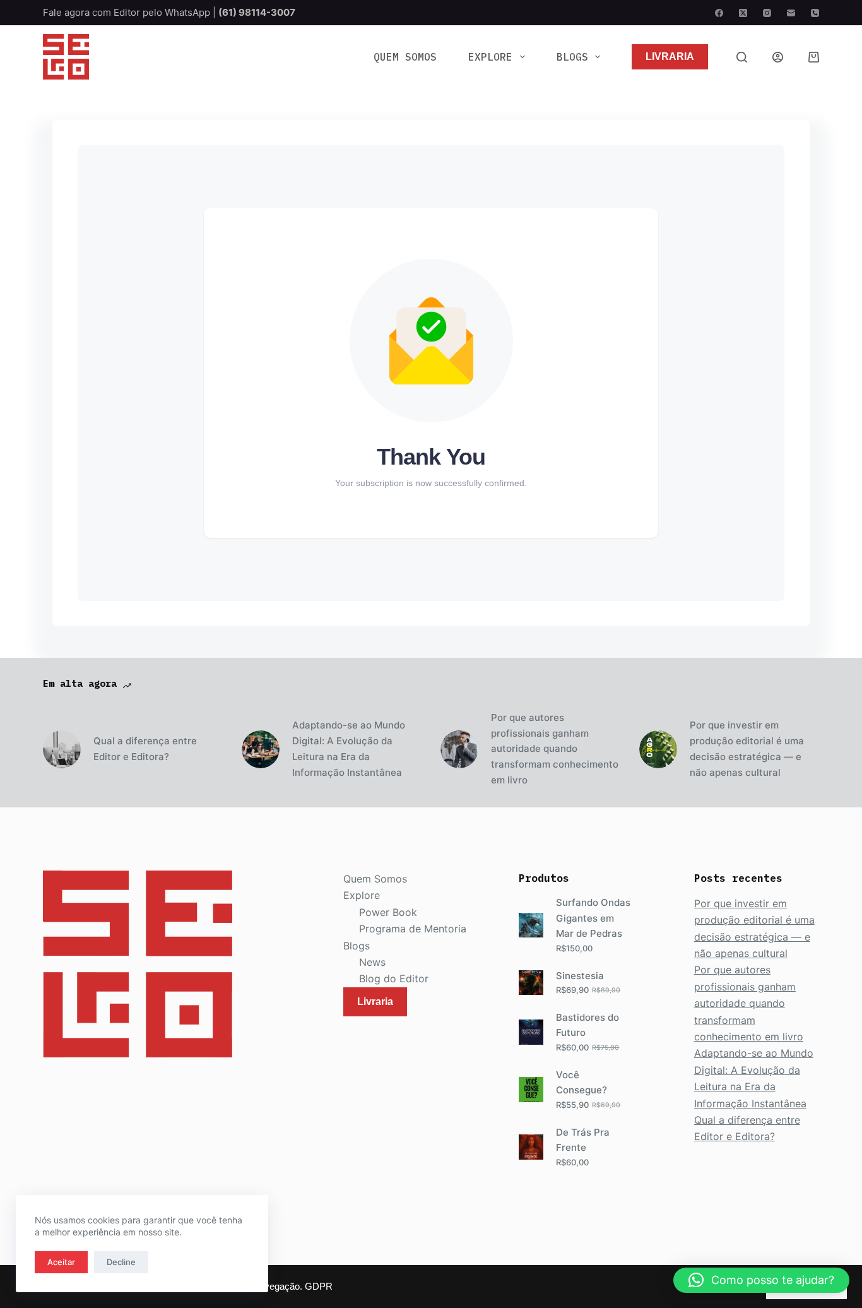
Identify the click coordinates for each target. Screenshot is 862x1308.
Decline (121, 1262)
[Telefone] (815, 13)
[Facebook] (719, 13)
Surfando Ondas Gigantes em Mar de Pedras (593, 918)
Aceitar (61, 1262)
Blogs (572, 57)
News (372, 962)
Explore (490, 57)
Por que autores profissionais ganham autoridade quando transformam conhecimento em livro (554, 748)
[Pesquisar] (741, 57)
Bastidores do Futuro (587, 1025)
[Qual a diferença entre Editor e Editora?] (62, 749)
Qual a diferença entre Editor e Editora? (145, 749)
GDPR (319, 1286)
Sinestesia (580, 976)
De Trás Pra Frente (583, 1140)
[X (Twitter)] (743, 13)
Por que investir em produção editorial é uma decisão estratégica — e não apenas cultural (747, 748)
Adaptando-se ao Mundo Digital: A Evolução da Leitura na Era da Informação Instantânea (348, 748)
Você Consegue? (581, 1083)
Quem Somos (405, 57)
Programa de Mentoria (412, 928)
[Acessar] (777, 57)
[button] (761, 1280)
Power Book (388, 912)
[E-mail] (791, 13)
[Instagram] (767, 13)
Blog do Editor (393, 978)
